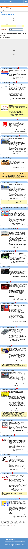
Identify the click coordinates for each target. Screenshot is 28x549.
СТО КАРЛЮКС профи (9, 389)
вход (26, 1)
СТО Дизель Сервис (8, 251)
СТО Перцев (6, 266)
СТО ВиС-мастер (7, 420)
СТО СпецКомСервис (9, 327)
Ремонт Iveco (4, 12)
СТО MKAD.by (6, 157)
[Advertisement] (14, 531)
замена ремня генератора (7, 14)
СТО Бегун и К (6, 454)
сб (14, 18)
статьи (14, 542)
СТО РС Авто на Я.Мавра (10, 68)
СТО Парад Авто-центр (9, 120)
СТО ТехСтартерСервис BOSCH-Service (14, 207)
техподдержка (14, 541)
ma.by (2, 1)
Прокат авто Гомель (18, 4)
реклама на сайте (8, 541)
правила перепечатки (21, 541)
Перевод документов (4, 4)
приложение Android (8, 542)
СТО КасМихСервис (8, 370)
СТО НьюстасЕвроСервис (10, 136)
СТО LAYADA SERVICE (9, 229)
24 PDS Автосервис (8, 303)
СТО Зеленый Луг (7, 435)
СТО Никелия (6, 346)
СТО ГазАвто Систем (8, 82)
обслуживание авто (14, 12)
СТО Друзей (6, 282)
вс (18, 18)
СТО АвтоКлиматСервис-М (10, 499)
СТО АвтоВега (6, 473)
